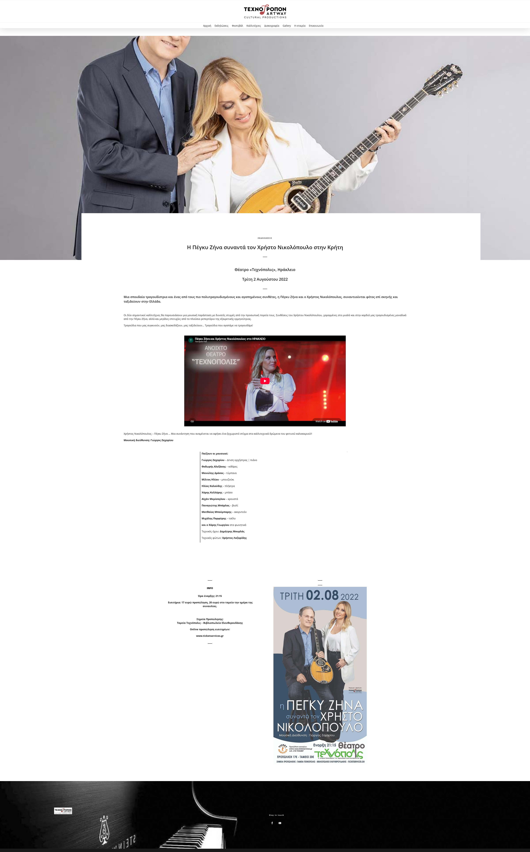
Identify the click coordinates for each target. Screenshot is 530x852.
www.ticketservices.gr (210, 635)
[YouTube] (280, 823)
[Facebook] (272, 823)
